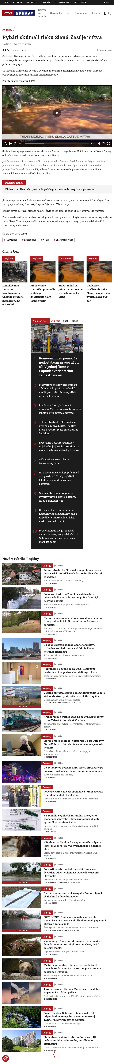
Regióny (95, 13)
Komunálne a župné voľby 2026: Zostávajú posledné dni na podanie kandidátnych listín (70, 670)
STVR (5, 2)
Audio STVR (80, 2)
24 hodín (55, 320)
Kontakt (108, 2)
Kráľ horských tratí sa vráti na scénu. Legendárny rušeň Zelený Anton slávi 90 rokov (74, 718)
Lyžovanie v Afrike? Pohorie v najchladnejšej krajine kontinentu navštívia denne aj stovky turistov (59, 446)
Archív (46, 2)
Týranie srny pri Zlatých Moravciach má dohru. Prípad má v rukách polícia (72, 990)
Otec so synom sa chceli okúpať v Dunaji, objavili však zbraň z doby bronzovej (73, 894)
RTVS (8, 50)
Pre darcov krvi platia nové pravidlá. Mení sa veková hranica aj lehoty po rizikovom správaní (60, 409)
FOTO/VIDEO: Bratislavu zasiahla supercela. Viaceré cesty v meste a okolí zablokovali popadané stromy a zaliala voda (75, 920)
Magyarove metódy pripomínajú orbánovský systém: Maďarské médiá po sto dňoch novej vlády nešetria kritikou (58, 390)
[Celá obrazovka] (108, 143)
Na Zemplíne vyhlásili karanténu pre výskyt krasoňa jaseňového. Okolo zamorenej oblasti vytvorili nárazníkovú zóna (71, 819)
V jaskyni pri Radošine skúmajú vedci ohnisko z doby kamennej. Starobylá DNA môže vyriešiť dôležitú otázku (73, 944)
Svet (68, 13)
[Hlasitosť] (99, 143)
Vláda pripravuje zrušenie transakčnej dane (54, 461)
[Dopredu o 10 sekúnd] (15, 143)
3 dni (65, 320)
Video (60, 565)
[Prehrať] (10, 143)
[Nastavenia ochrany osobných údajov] (5, 1058)
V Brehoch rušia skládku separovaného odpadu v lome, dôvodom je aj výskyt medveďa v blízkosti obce (73, 846)
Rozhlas (17, 2)
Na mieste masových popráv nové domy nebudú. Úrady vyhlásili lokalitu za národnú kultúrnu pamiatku (59, 478)
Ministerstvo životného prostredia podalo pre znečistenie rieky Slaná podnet (48, 189)
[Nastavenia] (103, 143)
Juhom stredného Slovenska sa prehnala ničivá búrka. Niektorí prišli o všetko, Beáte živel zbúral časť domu (58, 427)
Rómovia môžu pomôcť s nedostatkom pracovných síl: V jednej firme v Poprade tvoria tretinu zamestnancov (59, 366)
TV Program (62, 2)
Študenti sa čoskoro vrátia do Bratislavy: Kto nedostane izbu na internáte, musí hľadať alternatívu (70, 1040)
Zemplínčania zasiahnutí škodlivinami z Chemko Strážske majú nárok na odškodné (13, 295)
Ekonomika (80, 13)
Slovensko (56, 13)
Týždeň (74, 320)
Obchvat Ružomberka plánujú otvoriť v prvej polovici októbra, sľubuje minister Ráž (57, 496)
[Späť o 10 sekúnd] (5, 143)
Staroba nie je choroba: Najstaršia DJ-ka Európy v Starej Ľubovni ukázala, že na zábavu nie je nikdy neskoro (74, 744)
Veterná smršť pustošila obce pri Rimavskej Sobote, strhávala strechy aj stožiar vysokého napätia (74, 694)
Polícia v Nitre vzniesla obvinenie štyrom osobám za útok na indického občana (73, 793)
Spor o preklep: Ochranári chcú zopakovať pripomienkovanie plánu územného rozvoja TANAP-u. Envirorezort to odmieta (70, 1016)
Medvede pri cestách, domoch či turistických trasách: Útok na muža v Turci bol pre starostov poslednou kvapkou (72, 968)
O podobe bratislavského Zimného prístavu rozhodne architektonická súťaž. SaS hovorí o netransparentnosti (71, 648)
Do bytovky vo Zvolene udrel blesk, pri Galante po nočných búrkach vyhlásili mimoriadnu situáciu (73, 769)
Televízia (32, 2)
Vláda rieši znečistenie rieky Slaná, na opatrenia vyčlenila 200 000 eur (98, 293)
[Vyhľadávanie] (109, 13)
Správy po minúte (42, 13)
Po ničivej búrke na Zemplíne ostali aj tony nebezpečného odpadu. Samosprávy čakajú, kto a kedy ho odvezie (73, 597)
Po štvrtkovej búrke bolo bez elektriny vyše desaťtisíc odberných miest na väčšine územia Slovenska (71, 872)
